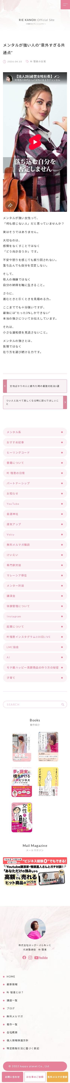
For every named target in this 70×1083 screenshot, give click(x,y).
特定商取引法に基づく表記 (23, 1048)
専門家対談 (14, 565)
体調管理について (18, 606)
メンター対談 (15, 585)
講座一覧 (12, 1000)
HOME (11, 976)
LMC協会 (13, 647)
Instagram (14, 616)
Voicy (11, 534)
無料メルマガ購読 (18, 544)
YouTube (13, 503)
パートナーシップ (18, 483)
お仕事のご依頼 (34, 1077)
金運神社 (12, 514)
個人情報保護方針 (17, 1040)
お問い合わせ (12, 1077)
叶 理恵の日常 (38, 61)
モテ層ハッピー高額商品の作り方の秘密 (33, 667)
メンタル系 (14, 432)
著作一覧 (12, 1024)
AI (8, 657)
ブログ (11, 1008)
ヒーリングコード (18, 452)
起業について (15, 626)
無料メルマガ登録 (57, 1077)
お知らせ (12, 493)
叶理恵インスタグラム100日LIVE (29, 636)
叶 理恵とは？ (15, 992)
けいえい (12, 554)
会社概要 (12, 1032)
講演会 (11, 595)
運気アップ (14, 524)
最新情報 (12, 984)
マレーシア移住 (17, 575)
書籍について (15, 462)
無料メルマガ (15, 1016)
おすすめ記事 (15, 442)
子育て (11, 677)
